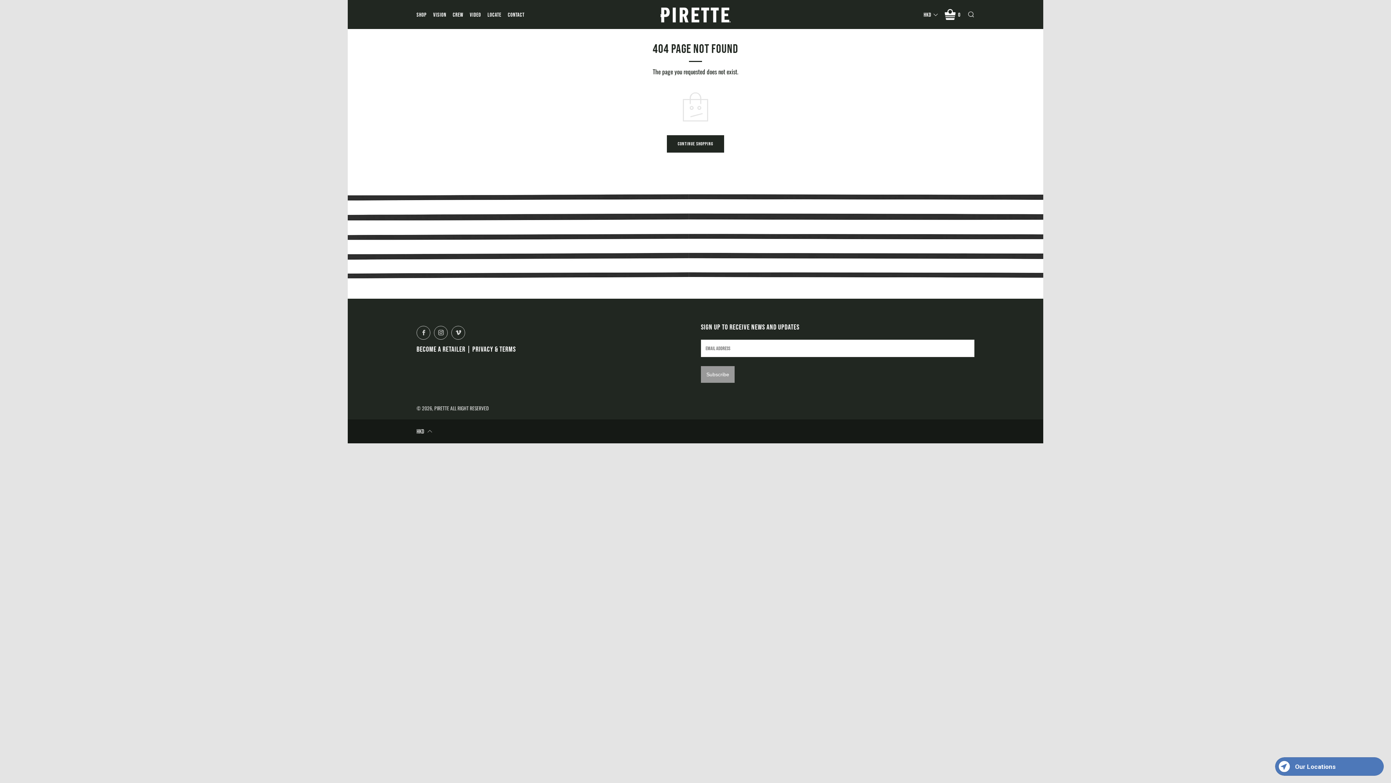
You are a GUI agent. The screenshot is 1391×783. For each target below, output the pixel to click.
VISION (439, 15)
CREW (458, 15)
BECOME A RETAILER (441, 349)
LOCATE (494, 15)
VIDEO (475, 15)
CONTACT (516, 15)
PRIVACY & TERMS (494, 349)
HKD (927, 15)
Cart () (959, 15)
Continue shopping (695, 143)
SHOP (422, 15)
